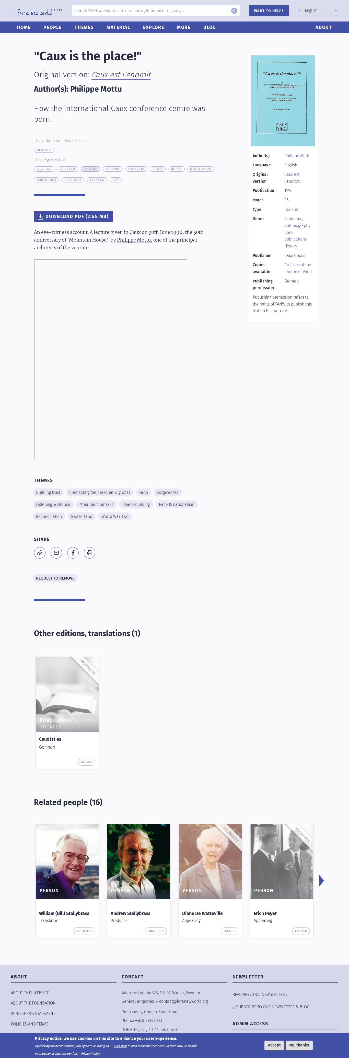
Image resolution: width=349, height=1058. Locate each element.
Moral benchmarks (96, 504)
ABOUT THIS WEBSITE (30, 992)
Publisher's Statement (33, 1013)
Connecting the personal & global (99, 492)
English (91, 169)
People (52, 27)
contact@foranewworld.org (183, 1001)
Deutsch (44, 150)
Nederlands (200, 169)
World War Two (115, 516)
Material (118, 27)
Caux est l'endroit (120, 74)
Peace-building (136, 504)
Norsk (176, 169)
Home (24, 27)
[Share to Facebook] (73, 553)
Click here (120, 1046)
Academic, (293, 218)
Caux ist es (50, 739)
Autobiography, (297, 225)
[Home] (36, 12)
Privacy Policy (90, 1053)
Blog (209, 27)
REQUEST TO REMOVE (55, 578)
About (324, 27)
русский (72, 180)
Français (136, 169)
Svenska (96, 180)
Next (321, 880)
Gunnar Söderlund (160, 1011)
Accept (274, 1045)
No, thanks (299, 1045)
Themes (84, 27)
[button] (39, 553)
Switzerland (81, 516)
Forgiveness (167, 492)
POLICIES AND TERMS (30, 1024)
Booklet (291, 209)
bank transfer (169, 1029)
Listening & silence (53, 504)
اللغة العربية (44, 169)
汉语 (115, 180)
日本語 (158, 169)
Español (113, 169)
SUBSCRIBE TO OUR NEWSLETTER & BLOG (272, 1007)
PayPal (147, 1029)
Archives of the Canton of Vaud (298, 268)
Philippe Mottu (96, 89)
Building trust (48, 492)
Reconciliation (49, 516)
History (290, 246)
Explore (153, 27)
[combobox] (321, 10)
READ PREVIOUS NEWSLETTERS (259, 994)
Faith (143, 492)
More (184, 27)
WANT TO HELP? (269, 11)
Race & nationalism (176, 504)
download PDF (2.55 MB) (77, 216)
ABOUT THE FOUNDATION (33, 1003)
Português (46, 180)
